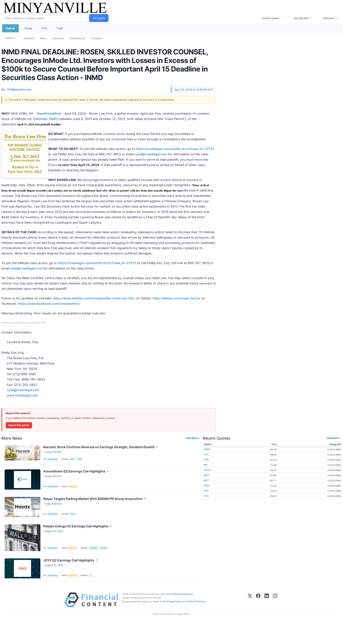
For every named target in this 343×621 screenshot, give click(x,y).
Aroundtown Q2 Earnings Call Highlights (76, 471)
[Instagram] (275, 600)
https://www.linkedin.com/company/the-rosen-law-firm (93, 298)
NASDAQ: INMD (45, 119)
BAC (206, 464)
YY (91, 575)
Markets (10, 28)
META (206, 475)
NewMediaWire (49, 113)
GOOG (207, 470)
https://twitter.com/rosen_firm (174, 298)
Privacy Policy (174, 601)
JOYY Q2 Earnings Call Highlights (70, 560)
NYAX (72, 514)
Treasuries (96, 38)
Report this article (19, 425)
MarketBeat (52, 459)
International (77, 38)
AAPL (206, 454)
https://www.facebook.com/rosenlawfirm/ (48, 304)
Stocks (28, 28)
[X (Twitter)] (249, 600)
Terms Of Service (196, 601)
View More (191, 438)
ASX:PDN (93, 548)
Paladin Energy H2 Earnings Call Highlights (77, 526)
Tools (59, 28)
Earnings (73, 486)
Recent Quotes (271, 18)
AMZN (207, 449)
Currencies (58, 38)
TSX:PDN (103, 548)
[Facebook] (258, 600)
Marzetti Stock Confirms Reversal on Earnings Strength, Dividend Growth (100, 447)
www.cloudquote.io (182, 593)
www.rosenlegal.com (22, 395)
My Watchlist (301, 18)
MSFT (206, 480)
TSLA (206, 495)
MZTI (72, 459)
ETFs (44, 28)
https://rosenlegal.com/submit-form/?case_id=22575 (175, 149)
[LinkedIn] (266, 600)
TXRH (79, 459)
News (43, 38)
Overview (28, 38)
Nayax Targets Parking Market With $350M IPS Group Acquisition (94, 499)
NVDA (207, 485)
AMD (206, 459)
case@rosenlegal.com (151, 154)
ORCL (206, 490)
